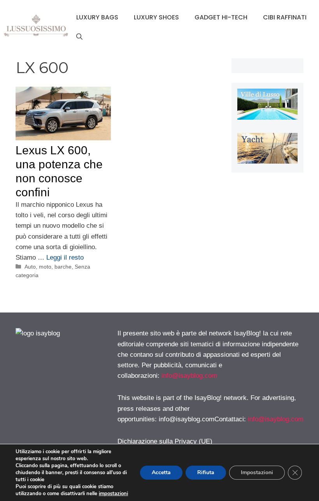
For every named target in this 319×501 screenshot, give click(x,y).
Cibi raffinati (285, 17)
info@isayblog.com (189, 375)
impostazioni (113, 493)
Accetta (161, 472)
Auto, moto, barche (48, 267)
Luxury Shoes (156, 17)
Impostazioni (257, 472)
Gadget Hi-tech (221, 17)
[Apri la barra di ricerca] (79, 37)
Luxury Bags (97, 17)
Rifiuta (205, 472)
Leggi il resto (65, 257)
